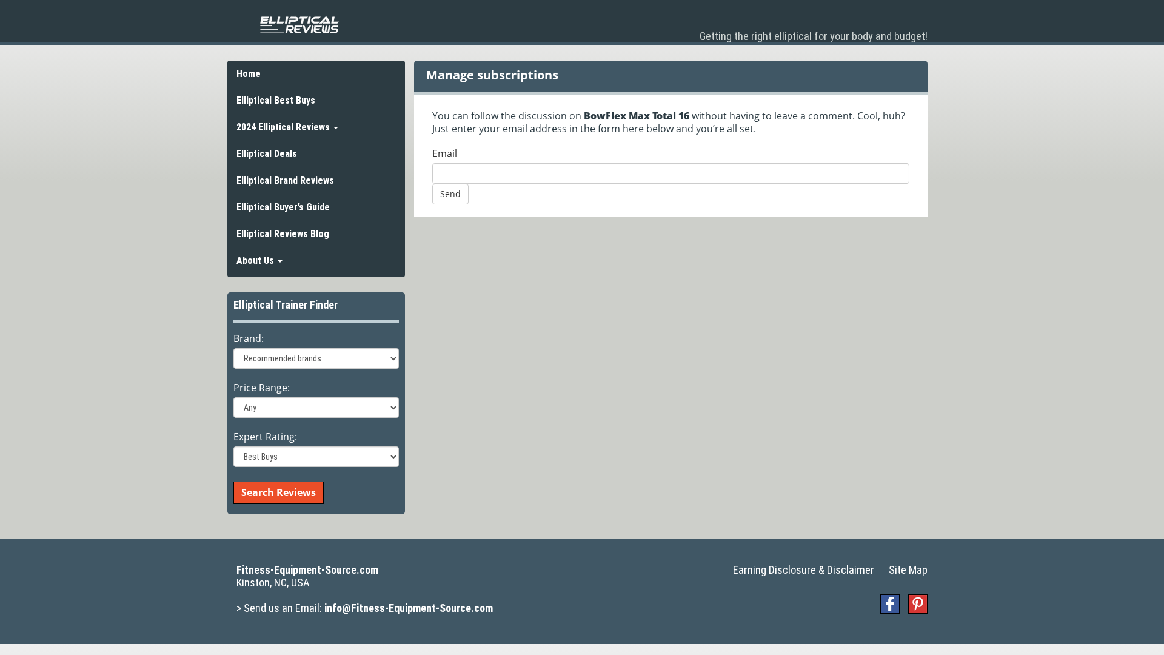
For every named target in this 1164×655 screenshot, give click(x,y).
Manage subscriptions (492, 75)
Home (248, 73)
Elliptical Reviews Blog (282, 234)
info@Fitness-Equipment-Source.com (408, 608)
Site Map (908, 569)
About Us (256, 260)
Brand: (248, 338)
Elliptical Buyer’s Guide (283, 207)
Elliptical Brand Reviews (285, 180)
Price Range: (261, 387)
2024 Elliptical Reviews (284, 127)
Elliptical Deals (266, 154)
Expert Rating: (265, 437)
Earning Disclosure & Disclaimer (803, 569)
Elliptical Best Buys (275, 100)
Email (444, 153)
